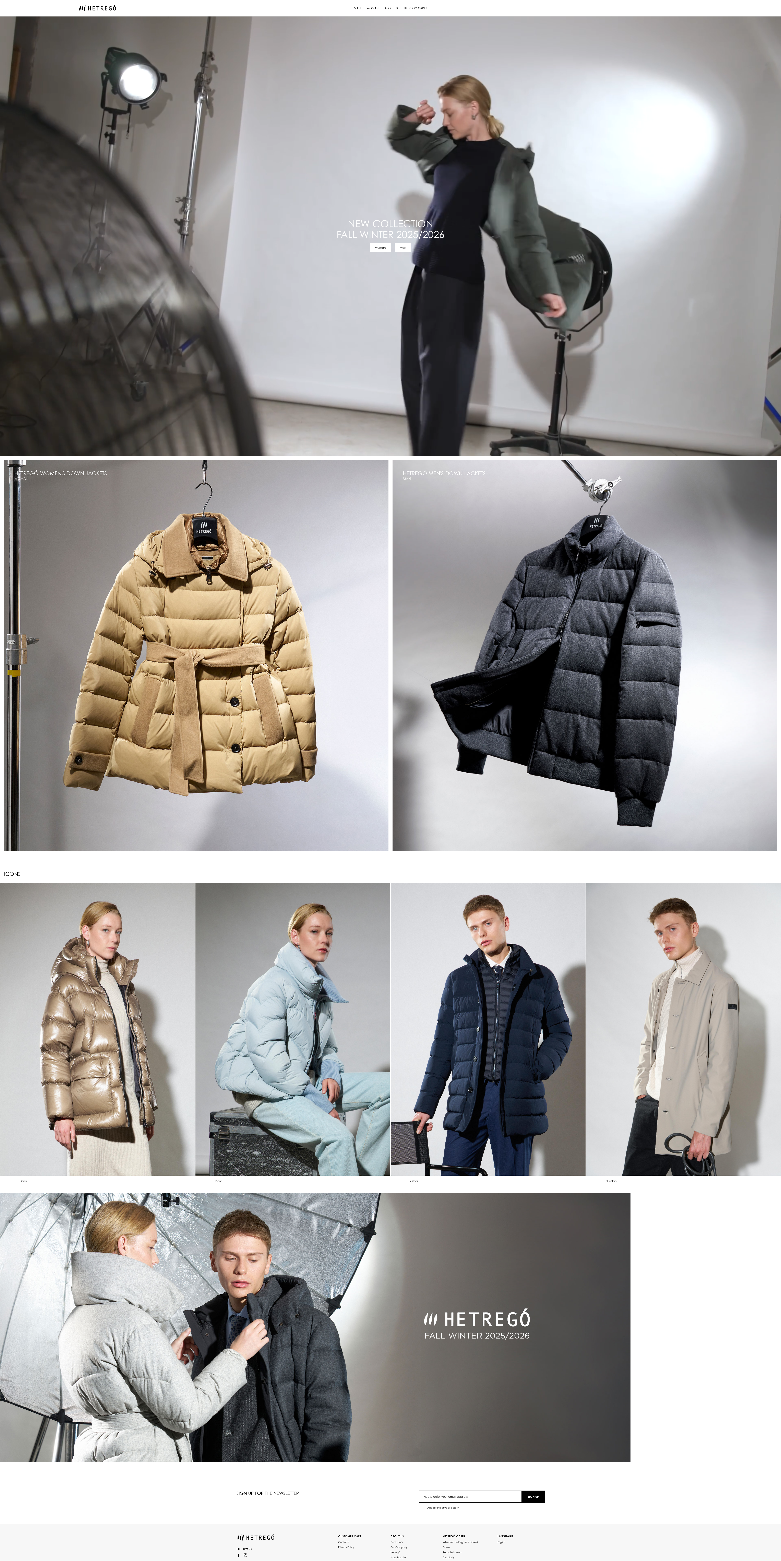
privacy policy (450, 1507)
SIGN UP (533, 1496)
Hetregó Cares (415, 8)
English (501, 1542)
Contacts (343, 1542)
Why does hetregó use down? (460, 1542)
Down (446, 1547)
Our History (396, 1542)
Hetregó (395, 1552)
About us (391, 8)
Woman (373, 8)
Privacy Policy (346, 1547)
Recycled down (452, 1552)
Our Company (398, 1547)
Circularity (448, 1557)
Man (357, 8)
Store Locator (398, 1557)
